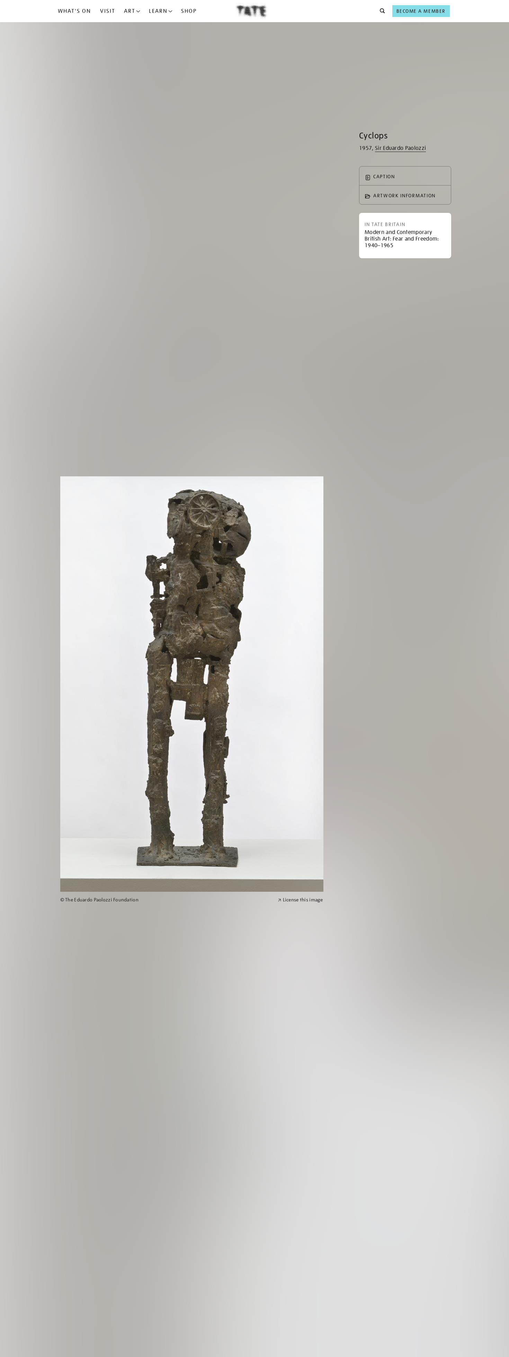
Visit (107, 11)
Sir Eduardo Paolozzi (400, 148)
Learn (158, 11)
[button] (380, 11)
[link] (166, 900)
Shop (189, 11)
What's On (74, 11)
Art (129, 11)
